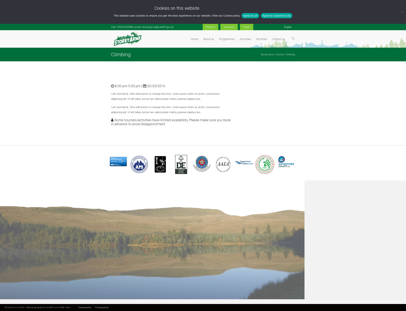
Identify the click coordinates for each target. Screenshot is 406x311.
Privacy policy (102, 307)
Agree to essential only (276, 15)
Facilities (261, 39)
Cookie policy (231, 15)
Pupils (246, 27)
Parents (210, 27)
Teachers (229, 27)
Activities (245, 39)
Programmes (227, 39)
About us (208, 39)
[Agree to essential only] (402, 12)
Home (194, 39)
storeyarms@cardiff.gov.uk (158, 27)
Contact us (278, 39)
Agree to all (250, 15)
